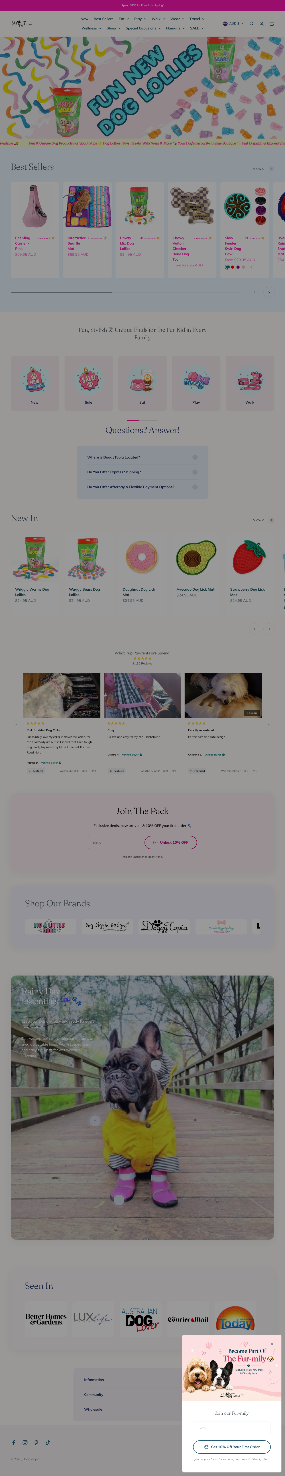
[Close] (272, 1344)
